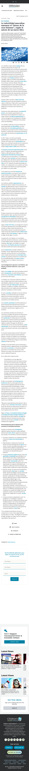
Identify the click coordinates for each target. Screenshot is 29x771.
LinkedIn (14, 740)
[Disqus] (14, 604)
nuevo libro (23, 81)
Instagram (11, 740)
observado (8, 250)
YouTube (8, 740)
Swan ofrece (11, 433)
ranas (21, 258)
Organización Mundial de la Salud (10, 155)
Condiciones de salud (7, 10)
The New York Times (15, 405)
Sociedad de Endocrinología (19, 413)
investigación (18, 429)
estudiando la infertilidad (8, 216)
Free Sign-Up (19, 747)
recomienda (14, 461)
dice (8, 243)
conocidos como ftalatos (14, 275)
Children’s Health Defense (10, 760)
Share (15, 523)
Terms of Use (8, 761)
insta (15, 508)
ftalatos (12, 78)
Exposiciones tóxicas (19, 10)
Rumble (17, 740)
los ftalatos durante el (14, 245)
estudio (3, 186)
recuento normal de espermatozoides (12, 149)
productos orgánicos (13, 454)
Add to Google (15, 527)
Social (24, 763)
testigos (18, 66)
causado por (7, 273)
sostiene (13, 158)
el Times (7, 413)
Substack (23, 740)
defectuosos (23, 231)
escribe (24, 493)
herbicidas (13, 456)
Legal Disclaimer (22, 760)
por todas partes (14, 284)
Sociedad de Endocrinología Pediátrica (13, 414)
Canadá (16, 420)
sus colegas (8, 271)
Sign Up (14, 708)
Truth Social (20, 740)
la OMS (21, 416)
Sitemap (19, 768)
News (8, 18)
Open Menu (2, 6)
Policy (26, 10)
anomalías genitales (16, 128)
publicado (7, 318)
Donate (8, 747)
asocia (22, 444)
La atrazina (10, 348)
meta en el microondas (15, 439)
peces (18, 258)
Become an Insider (14, 752)
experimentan (17, 183)
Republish (15, 530)
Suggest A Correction (15, 534)
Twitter (6, 740)
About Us (5, 763)
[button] (27, 662)
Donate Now (14, 642)
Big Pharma (11, 542)
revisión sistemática (9, 303)
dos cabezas (13, 233)
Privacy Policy (16, 761)
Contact (19, 763)
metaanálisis (19, 141)
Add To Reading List (21, 16)
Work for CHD (12, 763)
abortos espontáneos (17, 116)
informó (3, 341)
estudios (8, 293)
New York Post (10, 225)
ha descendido (15, 126)
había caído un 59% (10, 146)
